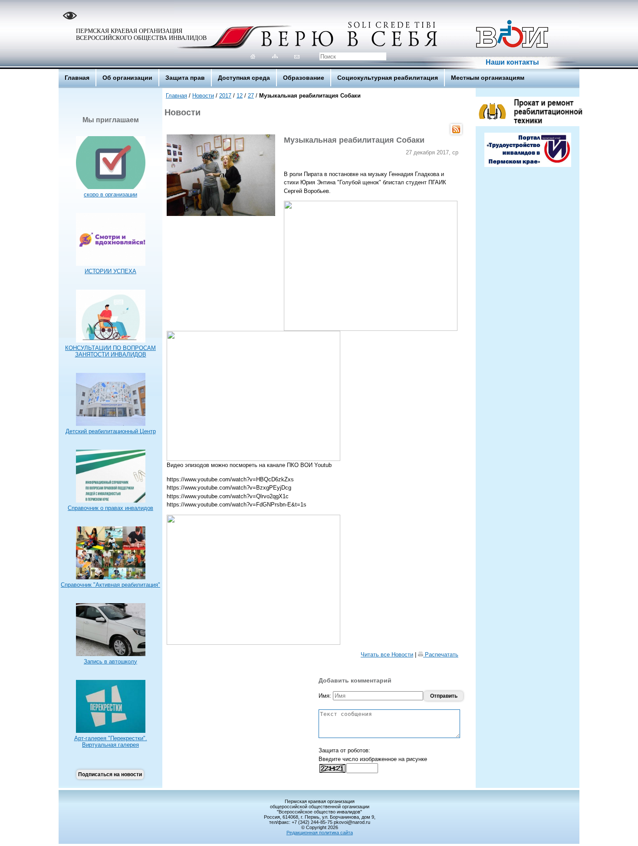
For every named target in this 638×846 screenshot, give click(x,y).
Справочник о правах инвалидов (110, 508)
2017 (225, 95)
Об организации (127, 77)
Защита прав (185, 77)
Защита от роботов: (344, 750)
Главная (77, 77)
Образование (303, 77)
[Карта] (275, 56)
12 (240, 95)
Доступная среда (244, 77)
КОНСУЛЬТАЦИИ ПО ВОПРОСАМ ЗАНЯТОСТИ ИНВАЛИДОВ (110, 351)
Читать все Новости (387, 654)
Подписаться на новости (110, 774)
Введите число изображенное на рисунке (373, 759)
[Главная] (252, 56)
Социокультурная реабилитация (387, 77)
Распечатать (440, 654)
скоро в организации (110, 194)
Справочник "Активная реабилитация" (110, 584)
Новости (203, 95)
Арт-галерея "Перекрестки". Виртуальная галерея (110, 741)
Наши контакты (512, 62)
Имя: (326, 695)
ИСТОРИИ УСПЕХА (110, 271)
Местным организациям (487, 77)
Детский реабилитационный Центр (111, 431)
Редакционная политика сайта (319, 832)
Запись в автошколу (110, 661)
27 (251, 95)
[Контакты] (297, 56)
